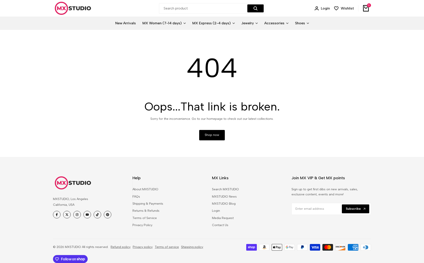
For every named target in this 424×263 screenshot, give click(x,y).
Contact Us (220, 225)
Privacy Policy (142, 225)
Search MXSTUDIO (225, 189)
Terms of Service (144, 218)
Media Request (223, 218)
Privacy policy (143, 247)
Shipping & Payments (147, 204)
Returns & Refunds (145, 211)
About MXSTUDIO (145, 189)
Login (216, 211)
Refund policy (121, 247)
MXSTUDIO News (224, 196)
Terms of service (167, 247)
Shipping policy (192, 247)
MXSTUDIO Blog (224, 204)
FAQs (136, 196)
